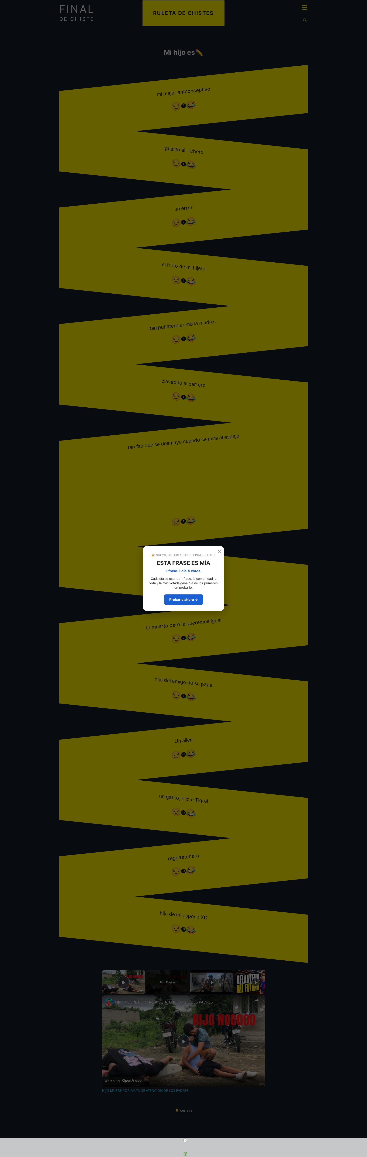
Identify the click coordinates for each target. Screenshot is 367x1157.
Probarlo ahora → (183, 599)
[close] (185, 1140)
